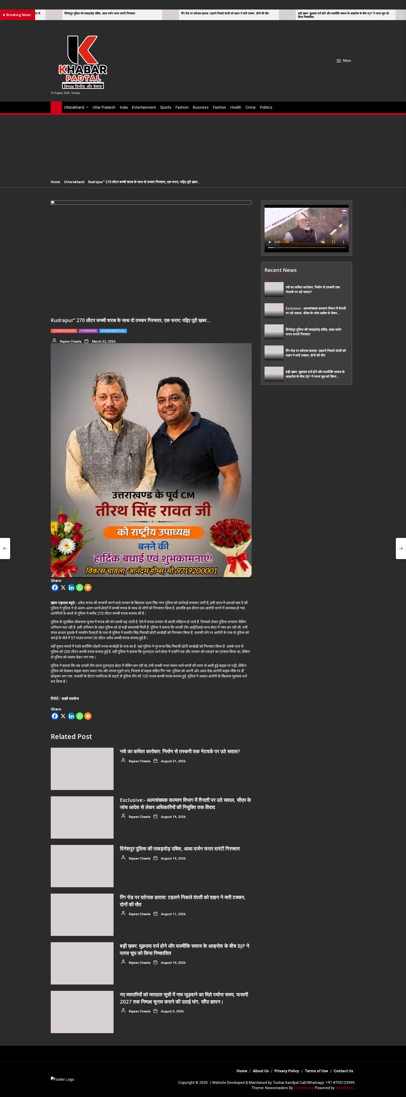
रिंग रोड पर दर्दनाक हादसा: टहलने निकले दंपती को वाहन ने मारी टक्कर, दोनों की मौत (145, 13)
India (124, 107)
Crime (251, 107)
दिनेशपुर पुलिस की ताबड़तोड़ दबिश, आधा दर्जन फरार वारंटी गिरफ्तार (180, 848)
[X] (63, 587)
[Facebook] (55, 587)
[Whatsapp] (79, 587)
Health (235, 107)
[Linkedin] (71, 587)
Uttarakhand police (113, 331)
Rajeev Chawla (70, 341)
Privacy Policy (286, 1071)
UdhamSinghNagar (64, 331)
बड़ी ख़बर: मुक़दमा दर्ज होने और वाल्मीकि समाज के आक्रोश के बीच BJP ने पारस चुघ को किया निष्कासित (263, 15)
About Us (261, 1071)
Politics (266, 107)
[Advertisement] (203, 144)
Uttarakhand (74, 107)
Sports (165, 107)
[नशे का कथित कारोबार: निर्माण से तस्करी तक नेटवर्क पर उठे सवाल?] (82, 769)
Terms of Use (316, 1071)
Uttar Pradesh (104, 107)
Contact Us (343, 1071)
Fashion (182, 107)
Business (201, 107)
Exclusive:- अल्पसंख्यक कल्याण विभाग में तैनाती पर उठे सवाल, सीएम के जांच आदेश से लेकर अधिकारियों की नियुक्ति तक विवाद (185, 803)
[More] (88, 587)
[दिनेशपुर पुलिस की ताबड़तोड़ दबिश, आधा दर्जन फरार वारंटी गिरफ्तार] (82, 866)
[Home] (56, 106)
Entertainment (144, 107)
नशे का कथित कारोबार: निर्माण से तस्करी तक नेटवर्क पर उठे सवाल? (180, 751)
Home (242, 1071)
